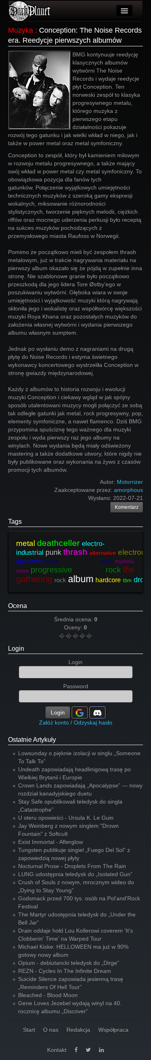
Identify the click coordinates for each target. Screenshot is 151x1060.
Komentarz (127, 507)
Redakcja (78, 1030)
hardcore (108, 580)
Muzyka (20, 30)
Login (16, 648)
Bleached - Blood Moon (48, 995)
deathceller (58, 543)
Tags (15, 521)
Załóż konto (54, 722)
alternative (102, 553)
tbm (127, 580)
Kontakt (56, 1050)
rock (60, 580)
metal (25, 543)
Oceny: (74, 627)
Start (29, 1030)
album (80, 579)
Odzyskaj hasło (93, 722)
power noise (79, 561)
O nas (50, 1030)
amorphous (128, 490)
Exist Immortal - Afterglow (50, 842)
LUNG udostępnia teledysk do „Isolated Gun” (75, 874)
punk (53, 552)
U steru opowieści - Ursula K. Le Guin (66, 817)
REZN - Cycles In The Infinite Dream (64, 971)
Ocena (17, 605)
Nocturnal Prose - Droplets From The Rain (72, 866)
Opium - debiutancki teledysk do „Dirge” (68, 963)
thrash (75, 551)
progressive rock (76, 569)
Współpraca (113, 1030)
